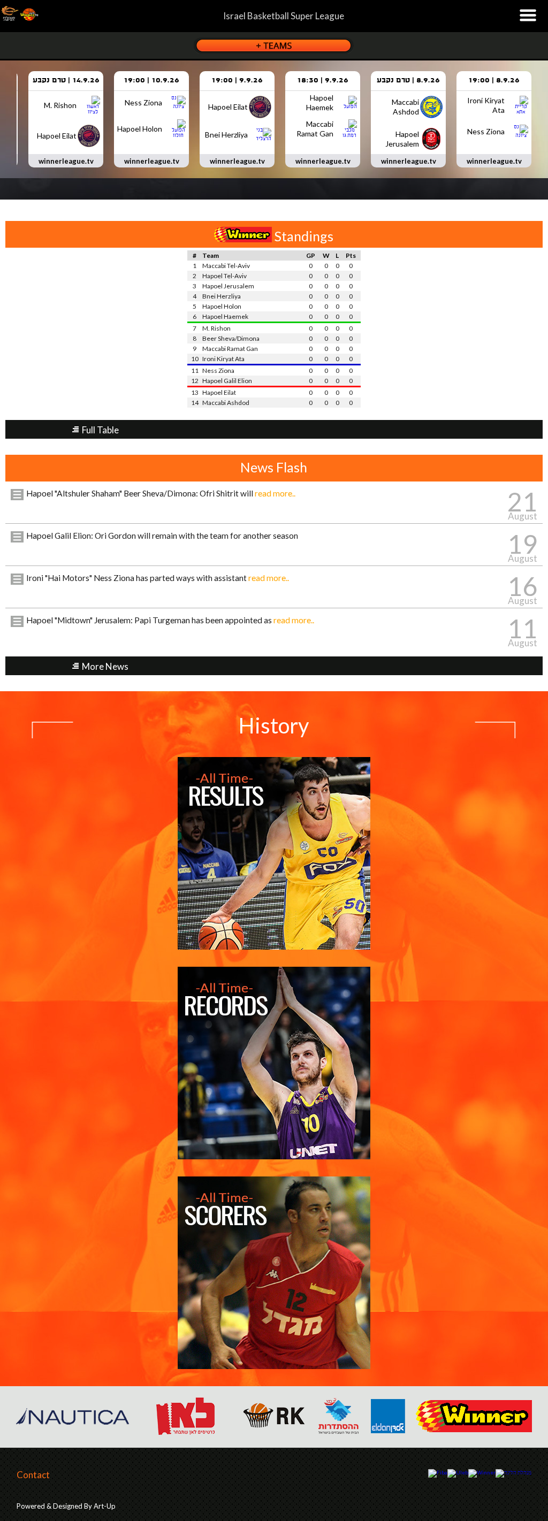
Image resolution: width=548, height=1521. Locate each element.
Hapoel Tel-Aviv (224, 276)
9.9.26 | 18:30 (322, 81)
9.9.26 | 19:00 (237, 81)
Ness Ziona (218, 370)
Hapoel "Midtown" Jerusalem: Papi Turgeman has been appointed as (170, 620)
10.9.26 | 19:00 (151, 81)
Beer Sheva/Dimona (231, 338)
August (522, 516)
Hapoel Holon (221, 306)
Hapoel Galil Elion (227, 381)
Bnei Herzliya (221, 296)
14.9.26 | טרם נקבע (66, 81)
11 (522, 628)
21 (522, 501)
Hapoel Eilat (219, 392)
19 (522, 544)
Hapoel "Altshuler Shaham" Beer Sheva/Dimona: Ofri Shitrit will (160, 493)
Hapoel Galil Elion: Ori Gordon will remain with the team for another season (162, 535)
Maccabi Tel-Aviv (226, 266)
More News (105, 666)
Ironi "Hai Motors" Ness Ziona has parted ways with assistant (157, 578)
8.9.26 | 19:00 (494, 81)
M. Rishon (216, 328)
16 (522, 586)
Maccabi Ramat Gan (230, 349)
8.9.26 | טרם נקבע (408, 81)
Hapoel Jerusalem (228, 286)
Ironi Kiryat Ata (223, 359)
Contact (33, 1474)
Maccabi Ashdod (225, 403)
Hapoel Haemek (225, 316)
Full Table (100, 429)
